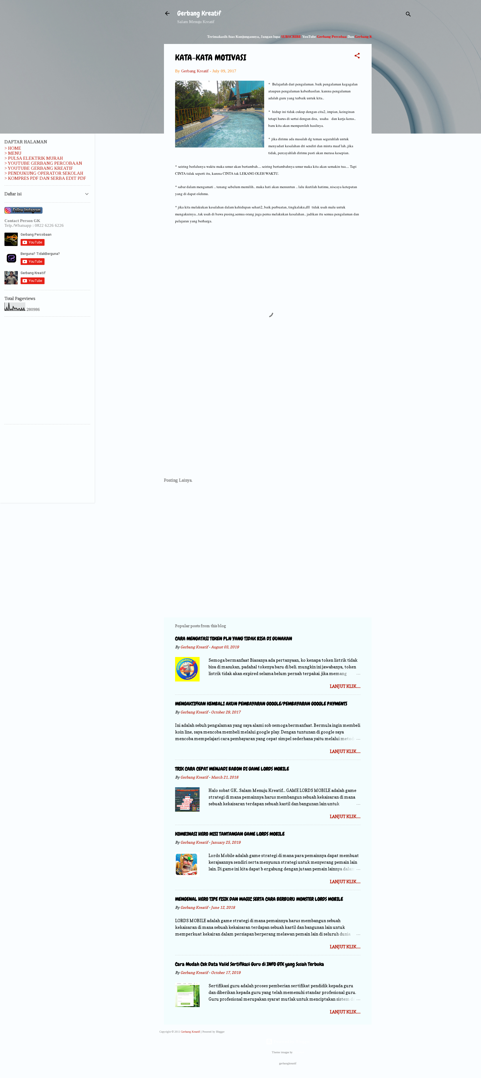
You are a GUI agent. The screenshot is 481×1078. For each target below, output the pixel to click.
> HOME (12, 148)
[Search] (408, 15)
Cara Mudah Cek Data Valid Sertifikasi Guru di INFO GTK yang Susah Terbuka (249, 964)
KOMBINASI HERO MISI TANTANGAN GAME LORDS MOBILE (229, 834)
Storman (298, 1052)
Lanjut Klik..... (345, 686)
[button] (357, 56)
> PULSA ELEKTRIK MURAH (33, 158)
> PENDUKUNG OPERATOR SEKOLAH (43, 173)
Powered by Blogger (291, 1041)
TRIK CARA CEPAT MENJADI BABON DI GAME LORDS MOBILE (232, 769)
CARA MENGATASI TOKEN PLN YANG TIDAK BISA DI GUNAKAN (233, 638)
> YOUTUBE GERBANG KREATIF (38, 168)
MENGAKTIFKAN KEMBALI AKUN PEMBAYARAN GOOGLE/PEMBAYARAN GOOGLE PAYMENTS (261, 703)
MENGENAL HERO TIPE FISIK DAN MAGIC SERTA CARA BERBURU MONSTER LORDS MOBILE (259, 899)
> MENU (12, 153)
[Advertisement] (394, 118)
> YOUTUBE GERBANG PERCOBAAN (43, 163)
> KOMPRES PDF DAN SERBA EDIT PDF (45, 178)
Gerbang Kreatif (199, 13)
